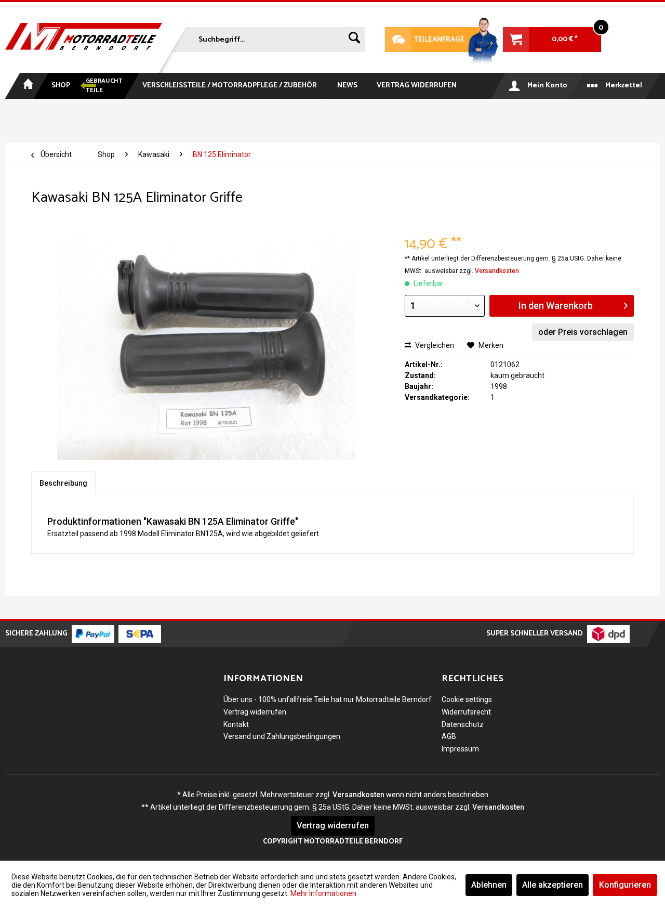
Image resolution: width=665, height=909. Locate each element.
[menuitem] (267, 37)
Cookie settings (467, 699)
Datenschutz (463, 724)
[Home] (27, 86)
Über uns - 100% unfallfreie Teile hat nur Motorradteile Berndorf (327, 699)
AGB (449, 736)
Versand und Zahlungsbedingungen (281, 736)
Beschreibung (63, 483)
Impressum (460, 749)
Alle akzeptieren (552, 885)
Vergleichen (434, 345)
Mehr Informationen (323, 893)
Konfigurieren (625, 885)
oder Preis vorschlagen (583, 332)
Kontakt (236, 724)
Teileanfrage (425, 40)
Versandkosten (497, 271)
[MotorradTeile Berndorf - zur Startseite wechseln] (83, 37)
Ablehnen (489, 885)
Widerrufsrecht (466, 712)
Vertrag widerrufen (254, 712)
